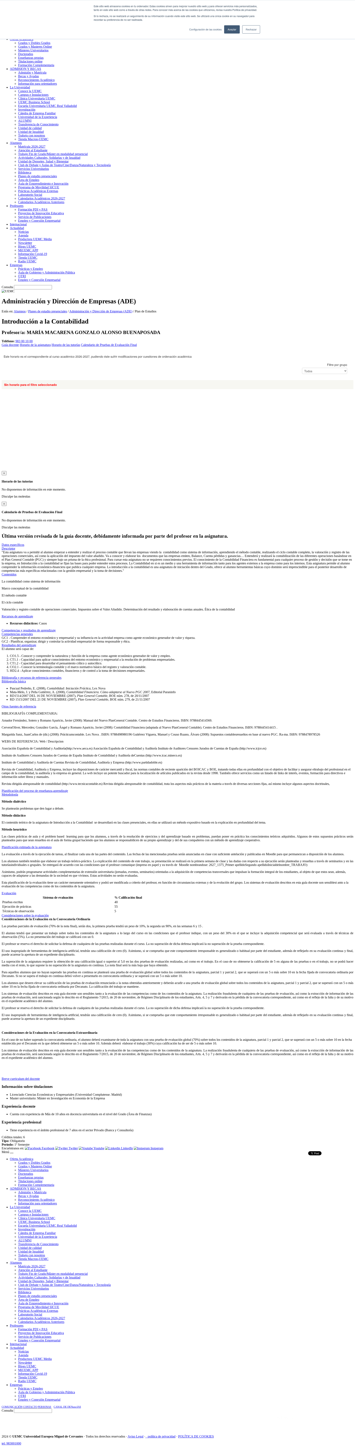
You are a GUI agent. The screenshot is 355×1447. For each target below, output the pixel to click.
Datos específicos (13, 545)
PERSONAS (44, 1406)
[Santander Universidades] (343, 1422)
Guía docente (10, 345)
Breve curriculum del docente (21, 1078)
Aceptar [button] (232, 29)
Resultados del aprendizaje (19, 645)
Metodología (10, 794)
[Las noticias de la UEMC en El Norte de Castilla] (229, 1422)
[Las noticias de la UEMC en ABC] (269, 1422)
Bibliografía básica (14, 681)
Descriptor (8, 548)
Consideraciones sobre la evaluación (25, 915)
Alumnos (20, 311)
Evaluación (9, 893)
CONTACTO (30, 1406)
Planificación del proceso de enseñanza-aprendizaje (35, 791)
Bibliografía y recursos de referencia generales (31, 677)
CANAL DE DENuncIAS (67, 1406)
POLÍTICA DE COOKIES (196, 1436)
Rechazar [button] (251, 29)
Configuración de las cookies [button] (205, 29)
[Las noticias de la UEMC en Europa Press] (310, 1422)
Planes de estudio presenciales (47, 311)
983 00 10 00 (24, 341)
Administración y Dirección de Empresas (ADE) (100, 311)
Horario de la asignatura (35, 345)
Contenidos (9, 574)
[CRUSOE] (326, 1422)
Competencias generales (17, 634)
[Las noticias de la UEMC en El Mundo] (287, 1422)
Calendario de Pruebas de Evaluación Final (109, 345)
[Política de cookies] (146, 1436)
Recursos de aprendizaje (17, 616)
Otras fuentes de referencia (19, 706)
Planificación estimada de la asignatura (27, 847)
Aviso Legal (135, 1436)
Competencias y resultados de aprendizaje (29, 630)
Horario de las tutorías (66, 345)
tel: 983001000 (11, 1443)
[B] (11, 1153)
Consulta (7, 287)
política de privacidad (161, 1436)
